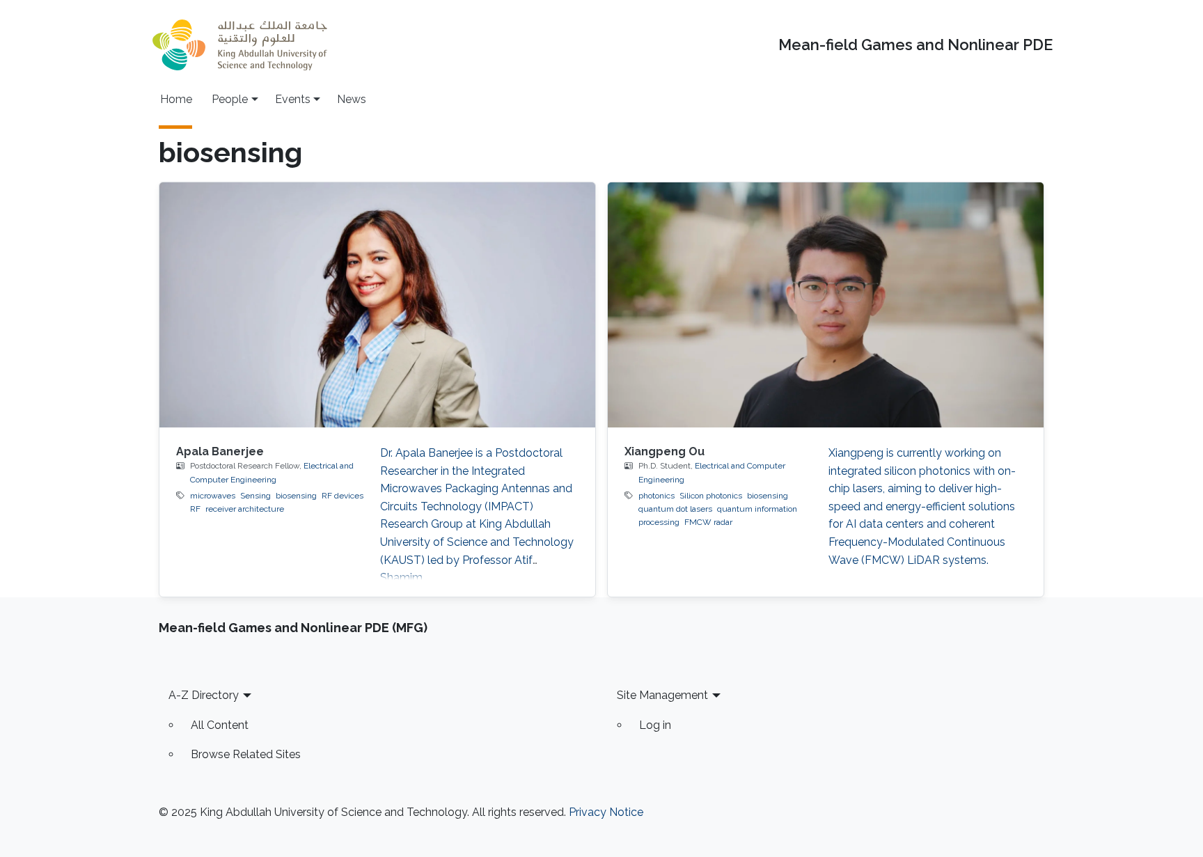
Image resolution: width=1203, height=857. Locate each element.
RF (195, 509)
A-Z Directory (203, 695)
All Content (220, 725)
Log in (655, 725)
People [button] (230, 99)
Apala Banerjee (220, 451)
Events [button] (292, 99)
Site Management (662, 695)
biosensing (296, 496)
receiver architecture (244, 509)
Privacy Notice (606, 812)
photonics (656, 496)
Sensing (255, 496)
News (351, 99)
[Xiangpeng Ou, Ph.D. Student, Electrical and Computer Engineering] (826, 304)
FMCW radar (708, 522)
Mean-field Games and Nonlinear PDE (915, 45)
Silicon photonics (710, 496)
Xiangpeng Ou (664, 451)
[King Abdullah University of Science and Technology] (239, 44)
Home (176, 99)
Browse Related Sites (246, 754)
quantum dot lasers (675, 509)
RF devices (342, 496)
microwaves (212, 496)
